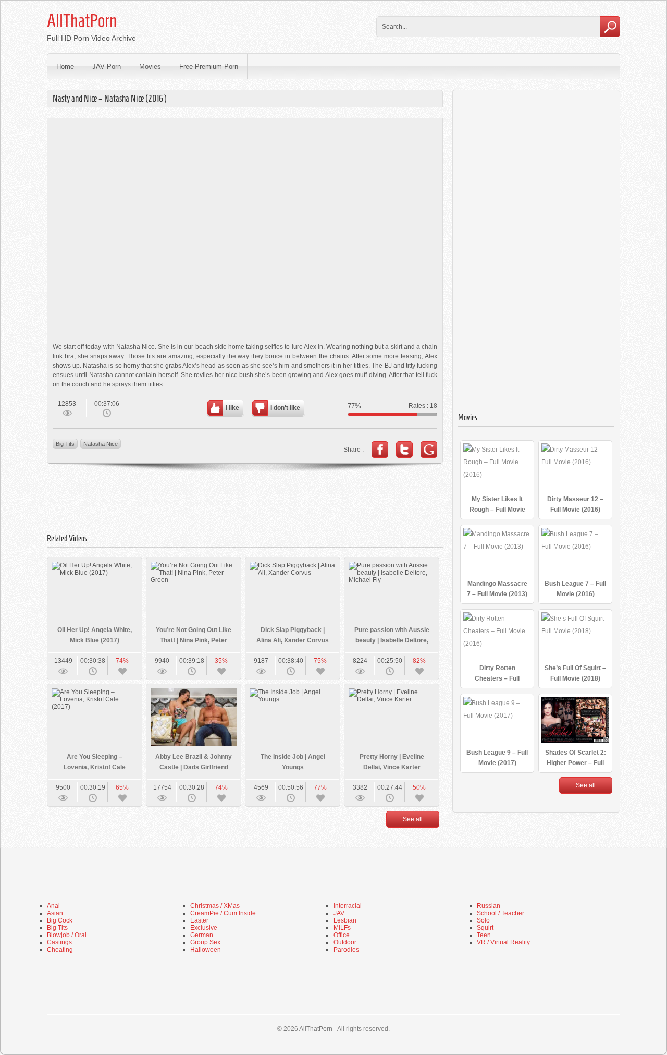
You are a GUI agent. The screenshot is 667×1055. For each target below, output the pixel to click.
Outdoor (345, 942)
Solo (483, 920)
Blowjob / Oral (67, 935)
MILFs (342, 927)
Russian (488, 906)
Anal (53, 906)
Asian (55, 913)
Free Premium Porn (208, 66)
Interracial (348, 906)
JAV (339, 913)
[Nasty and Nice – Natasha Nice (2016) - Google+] (429, 449)
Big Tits (65, 444)
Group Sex (205, 942)
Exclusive (203, 927)
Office (342, 935)
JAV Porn (106, 66)
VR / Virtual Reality (503, 942)
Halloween (205, 949)
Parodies (346, 949)
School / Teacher (500, 913)
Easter (199, 920)
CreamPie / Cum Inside (223, 913)
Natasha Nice (100, 444)
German (201, 935)
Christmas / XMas (215, 906)
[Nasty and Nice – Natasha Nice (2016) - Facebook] (380, 449)
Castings (59, 942)
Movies (150, 66)
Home (65, 66)
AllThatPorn (82, 21)
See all (413, 819)
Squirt (485, 927)
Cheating (60, 949)
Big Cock (59, 920)
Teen (484, 935)
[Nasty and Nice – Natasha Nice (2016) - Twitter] (404, 449)
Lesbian (345, 920)
